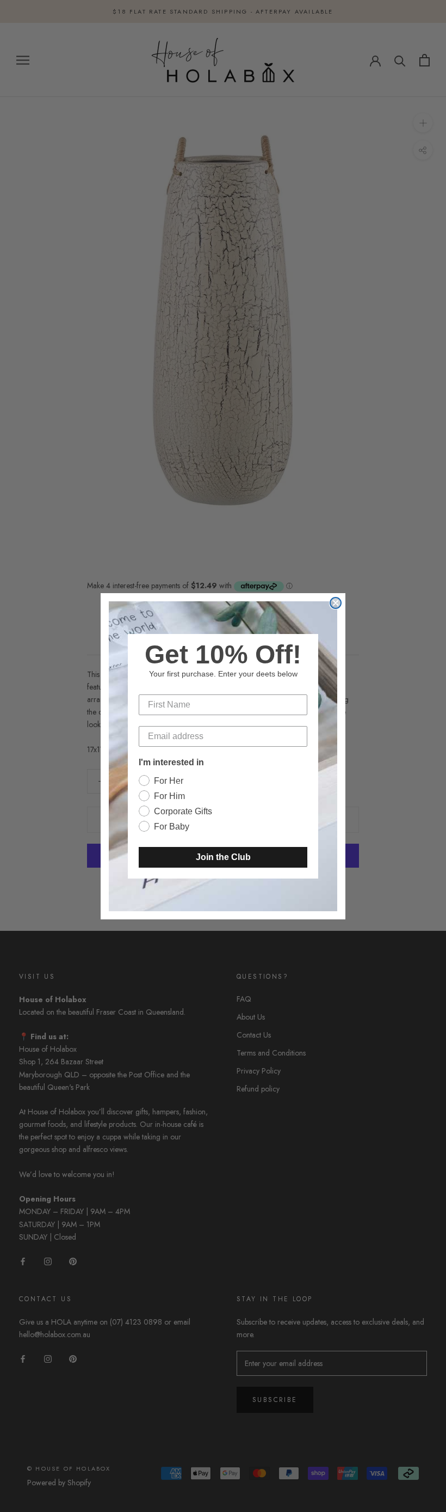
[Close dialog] (335, 603)
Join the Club (223, 857)
